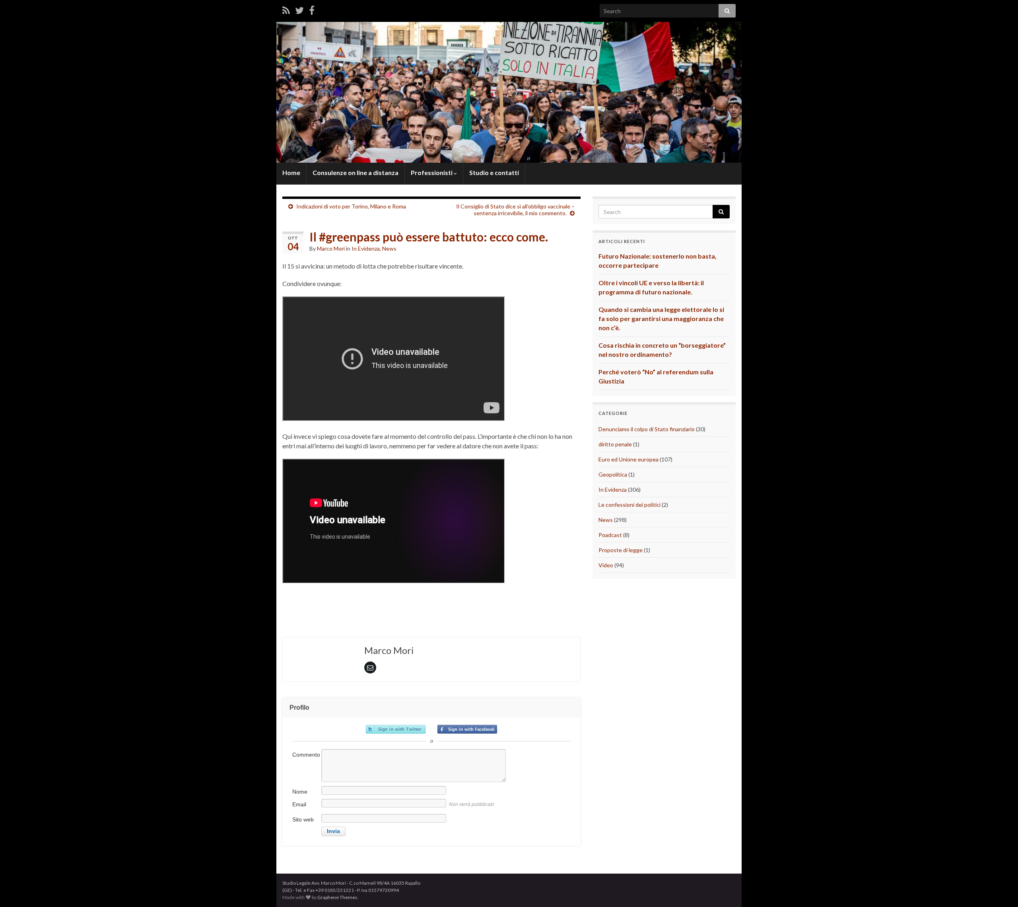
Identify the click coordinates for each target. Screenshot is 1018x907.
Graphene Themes (337, 897)
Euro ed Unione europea (628, 459)
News (389, 248)
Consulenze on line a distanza (355, 172)
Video (605, 565)
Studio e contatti (494, 172)
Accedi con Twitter (395, 729)
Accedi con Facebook (467, 729)
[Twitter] (299, 10)
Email (299, 804)
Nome (299, 791)
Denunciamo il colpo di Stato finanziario (646, 429)
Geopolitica (612, 474)
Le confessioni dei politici (629, 504)
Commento (306, 754)
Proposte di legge (620, 550)
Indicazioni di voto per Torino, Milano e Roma (351, 206)
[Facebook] (312, 10)
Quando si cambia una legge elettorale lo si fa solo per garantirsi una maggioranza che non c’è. (661, 318)
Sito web (303, 819)
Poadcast (610, 534)
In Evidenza (366, 248)
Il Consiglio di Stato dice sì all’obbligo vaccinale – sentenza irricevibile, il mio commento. (515, 209)
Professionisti (432, 172)
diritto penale (615, 444)
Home (291, 172)
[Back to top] (1000, 889)
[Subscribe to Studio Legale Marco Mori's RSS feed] (286, 10)
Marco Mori (331, 248)
